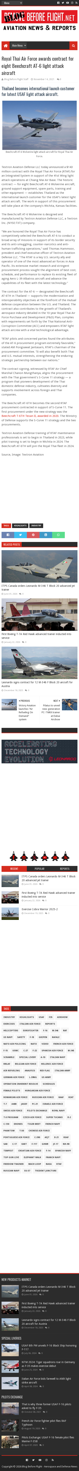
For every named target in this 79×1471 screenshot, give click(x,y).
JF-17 (55, 1144)
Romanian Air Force (15, 1097)
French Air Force (63, 1044)
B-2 (69, 1117)
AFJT (47, 1137)
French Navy (52, 1124)
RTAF (59, 1164)
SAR (5, 1144)
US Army (46, 1077)
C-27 (25, 1050)
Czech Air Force (32, 1117)
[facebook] (58, 3)
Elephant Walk (32, 1157)
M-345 (71, 1050)
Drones (18, 1124)
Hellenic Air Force (52, 1064)
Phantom (9, 1130)
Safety (21, 1037)
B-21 (56, 1137)
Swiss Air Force (12, 1110)
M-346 (55, 1030)
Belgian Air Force (25, 1064)
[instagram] (72, 3)
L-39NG (33, 1077)
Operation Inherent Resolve (20, 1084)
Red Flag (45, 1070)
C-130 (6, 1124)
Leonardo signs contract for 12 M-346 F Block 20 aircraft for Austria (37, 684)
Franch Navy (53, 1157)
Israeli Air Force (53, 1104)
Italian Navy (57, 1057)
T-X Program (10, 1117)
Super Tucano (54, 1117)
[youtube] (68, 3)
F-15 (5, 1050)
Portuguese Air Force (16, 1137)
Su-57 (27, 1171)
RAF (65, 1030)
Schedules (49, 1084)
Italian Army (62, 1070)
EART (24, 1144)
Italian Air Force (30, 1024)
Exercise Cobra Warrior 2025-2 (40, 909)
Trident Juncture (45, 1171)
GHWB (45, 1144)
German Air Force (13, 1077)
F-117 (34, 1144)
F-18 (32, 1037)
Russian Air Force (43, 1097)
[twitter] (63, 3)
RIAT (71, 1097)
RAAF (61, 1097)
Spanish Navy (63, 1150)
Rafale (55, 1037)
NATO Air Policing (14, 1044)
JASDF (24, 1104)
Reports (50, 1024)
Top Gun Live (11, 1157)
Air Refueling (11, 1070)
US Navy (7, 1037)
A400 (14, 1104)
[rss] (76, 3)
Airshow (62, 1017)
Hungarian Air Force (37, 1090)
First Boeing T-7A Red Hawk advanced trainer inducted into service (36, 636)
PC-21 (35, 1104)
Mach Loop (34, 1164)
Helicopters (10, 1030)
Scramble (8, 1057)
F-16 (45, 1030)
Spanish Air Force (52, 1050)
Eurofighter (30, 1030)
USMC (15, 1050)
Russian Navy (11, 1171)
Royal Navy (58, 1110)
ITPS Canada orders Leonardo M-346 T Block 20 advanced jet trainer (38, 587)
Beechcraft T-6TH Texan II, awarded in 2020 (30, 416)
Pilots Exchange (37, 1110)
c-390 (37, 1137)
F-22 (35, 1050)
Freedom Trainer (13, 1164)
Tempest (8, 1150)
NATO (34, 1044)
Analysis (30, 1070)
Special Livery (27, 1057)
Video (45, 1044)
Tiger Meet (34, 1124)
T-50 (21, 1130)
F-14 (48, 1150)
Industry (36, 526)
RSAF (66, 1137)
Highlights (20, 526)
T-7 (5, 1104)
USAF (41, 1017)
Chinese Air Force (39, 1130)
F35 (50, 1017)
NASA (49, 1164)
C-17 (14, 1144)
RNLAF (6, 1064)
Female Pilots (11, 1090)
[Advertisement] (39, 33)
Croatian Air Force (29, 1150)
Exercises (9, 1024)
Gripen (43, 1037)
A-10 (43, 1057)
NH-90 (66, 1144)
